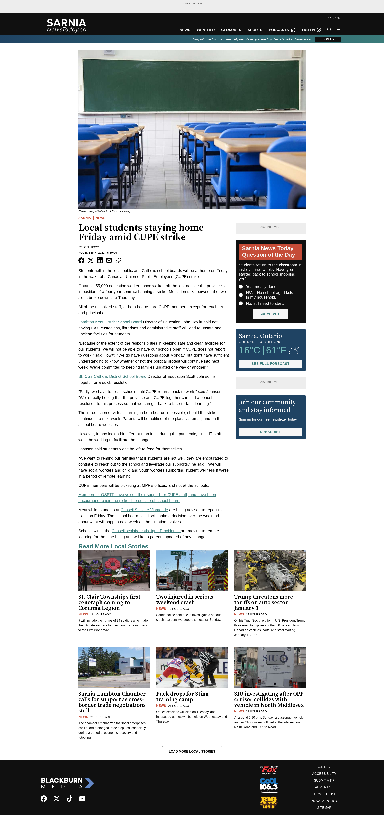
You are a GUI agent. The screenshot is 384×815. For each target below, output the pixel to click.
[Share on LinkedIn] (100, 260)
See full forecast (271, 363)
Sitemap (324, 807)
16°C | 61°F (332, 18)
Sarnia (84, 218)
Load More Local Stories (192, 751)
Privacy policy (324, 801)
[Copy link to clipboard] (118, 260)
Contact (324, 767)
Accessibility (324, 773)
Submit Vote (271, 314)
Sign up (328, 39)
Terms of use (324, 794)
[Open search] (329, 29)
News (100, 218)
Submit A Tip (324, 780)
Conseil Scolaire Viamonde (144, 510)
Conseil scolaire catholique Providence (146, 531)
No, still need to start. (265, 303)
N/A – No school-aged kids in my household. (269, 295)
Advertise (324, 787)
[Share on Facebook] (81, 260)
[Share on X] (91, 260)
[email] (109, 260)
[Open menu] (338, 29)
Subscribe (270, 432)
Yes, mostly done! (262, 286)
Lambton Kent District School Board (110, 322)
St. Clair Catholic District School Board (112, 376)
